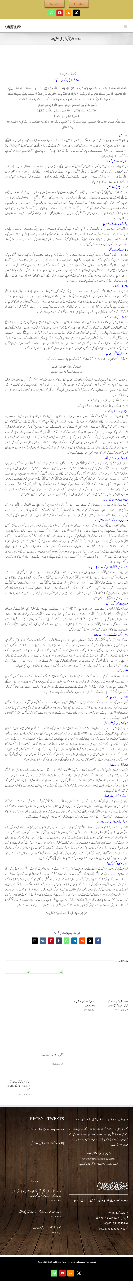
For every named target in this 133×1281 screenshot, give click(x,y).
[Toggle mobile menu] (126, 26)
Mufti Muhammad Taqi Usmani (83, 1262)
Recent (34, 1181)
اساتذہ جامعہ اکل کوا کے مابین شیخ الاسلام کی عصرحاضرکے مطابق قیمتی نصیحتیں (18, 1086)
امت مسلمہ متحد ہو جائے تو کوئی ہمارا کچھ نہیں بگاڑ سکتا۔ (40, 1212)
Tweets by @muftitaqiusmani (47, 1129)
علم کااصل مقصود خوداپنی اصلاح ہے (47, 1228)
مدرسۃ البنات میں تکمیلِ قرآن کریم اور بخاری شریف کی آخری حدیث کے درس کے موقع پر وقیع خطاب (36, 1194)
